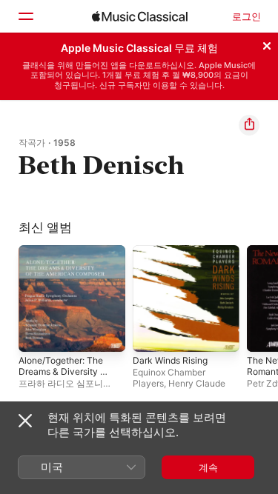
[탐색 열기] (25, 16)
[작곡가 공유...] (249, 125)
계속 (208, 467)
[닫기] (267, 44)
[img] (140, 16)
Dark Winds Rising (170, 360)
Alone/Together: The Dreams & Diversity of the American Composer (63, 377)
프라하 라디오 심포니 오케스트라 (61, 389)
